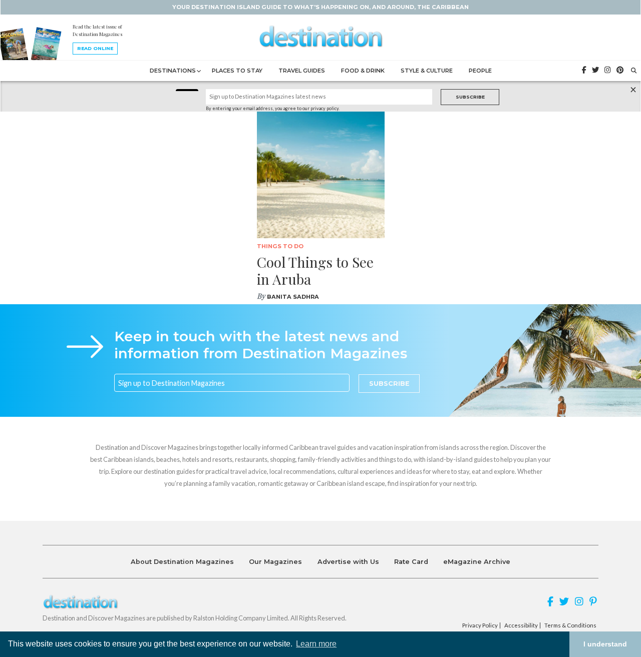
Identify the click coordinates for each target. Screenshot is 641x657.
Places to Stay (237, 70)
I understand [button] (605, 644)
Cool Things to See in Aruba (315, 270)
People (480, 70)
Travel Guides (301, 70)
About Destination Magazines (182, 561)
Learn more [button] (316, 643)
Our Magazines (275, 561)
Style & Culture (427, 70)
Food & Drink (363, 70)
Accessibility (521, 625)
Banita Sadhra (293, 296)
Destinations (173, 70)
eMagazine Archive (476, 561)
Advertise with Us (348, 561)
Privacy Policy (480, 625)
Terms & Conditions (570, 625)
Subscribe (470, 97)
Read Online (95, 48)
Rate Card (411, 561)
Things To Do (280, 246)
